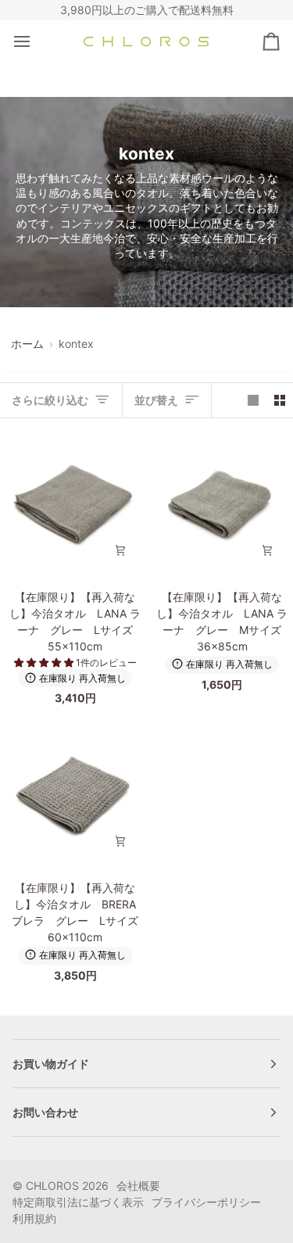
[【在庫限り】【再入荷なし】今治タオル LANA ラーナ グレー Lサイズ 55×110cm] (73, 503)
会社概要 (138, 1185)
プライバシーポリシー (206, 1202)
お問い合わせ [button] (45, 1112)
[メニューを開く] (36, 41)
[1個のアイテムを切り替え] (253, 400)
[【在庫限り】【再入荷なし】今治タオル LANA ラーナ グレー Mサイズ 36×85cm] (220, 503)
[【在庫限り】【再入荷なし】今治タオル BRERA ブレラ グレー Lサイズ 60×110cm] (73, 794)
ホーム (27, 343)
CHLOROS (52, 1185)
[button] (45, 662)
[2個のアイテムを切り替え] (279, 400)
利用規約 (34, 1218)
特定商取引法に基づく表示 (78, 1202)
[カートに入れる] (120, 550)
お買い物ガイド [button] (51, 1063)
